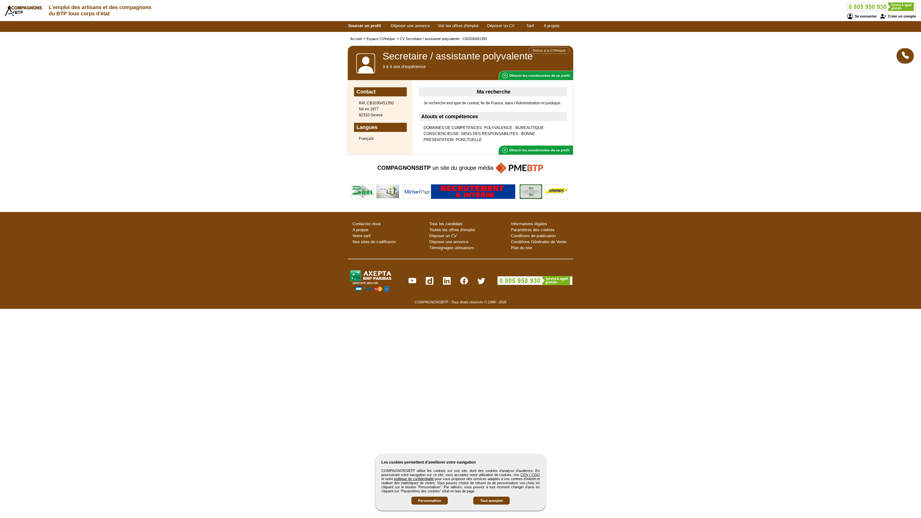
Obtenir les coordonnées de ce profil (538, 150)
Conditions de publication (533, 236)
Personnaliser (429, 501)
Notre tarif (362, 236)
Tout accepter (491, 501)
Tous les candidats (446, 224)
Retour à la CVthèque (549, 50)
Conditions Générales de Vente (538, 242)
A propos (552, 26)
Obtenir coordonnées (539, 75)
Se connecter (865, 16)
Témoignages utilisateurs (451, 248)
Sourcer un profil (364, 26)
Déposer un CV (500, 26)
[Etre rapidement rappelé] (903, 56)
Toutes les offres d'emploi (452, 230)
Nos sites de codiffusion (374, 242)
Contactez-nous (367, 224)
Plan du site (521, 248)
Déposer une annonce (410, 26)
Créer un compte (901, 16)
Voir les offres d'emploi (458, 26)
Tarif (530, 26)
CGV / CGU (530, 475)
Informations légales (529, 224)
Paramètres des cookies (533, 230)
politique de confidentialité (414, 479)
